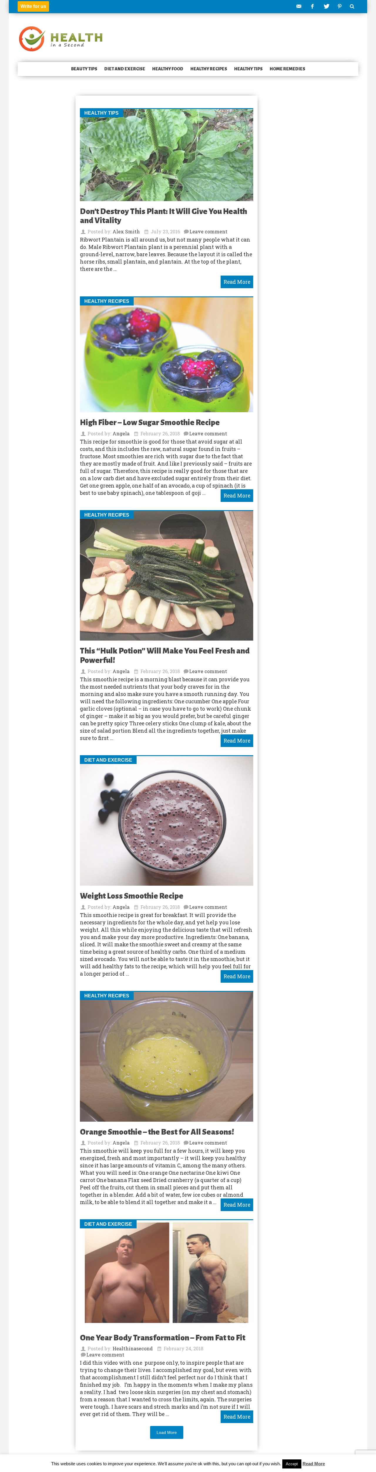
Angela (121, 433)
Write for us (33, 6)
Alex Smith (126, 231)
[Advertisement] (41, 186)
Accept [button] (292, 1464)
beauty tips (84, 69)
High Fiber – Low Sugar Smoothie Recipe (150, 422)
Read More (314, 1463)
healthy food (167, 69)
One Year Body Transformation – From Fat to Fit (162, 1338)
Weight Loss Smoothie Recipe (131, 896)
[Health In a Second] (60, 38)
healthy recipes (208, 69)
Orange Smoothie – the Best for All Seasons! (157, 1132)
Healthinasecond (133, 1348)
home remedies (287, 69)
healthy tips (248, 69)
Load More (167, 1432)
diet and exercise (124, 69)
